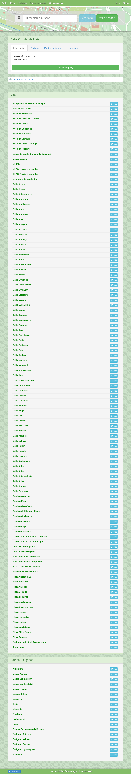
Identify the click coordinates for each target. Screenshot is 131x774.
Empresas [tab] (72, 48)
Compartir (15, 771)
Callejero (23, 3)
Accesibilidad (57, 771)
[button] (118, 3)
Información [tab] (19, 48)
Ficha (114, 104)
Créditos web (85, 771)
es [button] (126, 3)
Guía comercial (56, 3)
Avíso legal (71, 771)
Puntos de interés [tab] (53, 48)
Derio (4, 3)
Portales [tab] (35, 48)
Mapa (12, 3)
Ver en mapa (107, 17)
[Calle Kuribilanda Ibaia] (65, 79)
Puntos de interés (38, 3)
